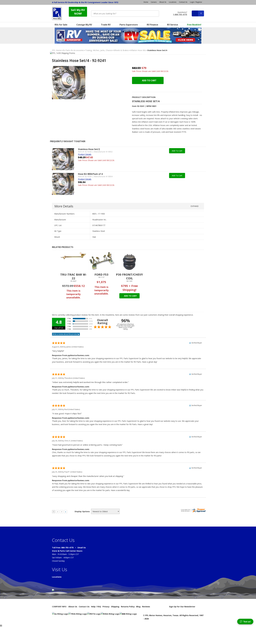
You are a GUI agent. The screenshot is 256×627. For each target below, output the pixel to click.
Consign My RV (84, 24)
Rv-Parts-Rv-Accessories (73, 50)
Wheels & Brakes (121, 50)
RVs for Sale (61, 24)
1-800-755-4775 (180, 14)
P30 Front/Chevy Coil (129, 276)
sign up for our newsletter (182, 606)
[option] (73, 278)
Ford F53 (101, 274)
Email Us (82, 547)
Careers (154, 2)
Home (146, 2)
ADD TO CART (148, 80)
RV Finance (152, 24)
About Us (162, 2)
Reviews (146, 606)
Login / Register (196, 2)
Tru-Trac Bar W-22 (73, 276)
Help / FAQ (96, 606)
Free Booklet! (194, 24)
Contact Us (183, 2)
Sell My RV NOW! (78, 11)
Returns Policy (128, 606)
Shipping (115, 606)
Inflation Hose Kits (138, 50)
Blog (138, 606)
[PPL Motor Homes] (57, 13)
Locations (172, 2)
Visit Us (59, 569)
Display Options (82, 511)
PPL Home (56, 50)
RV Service (172, 24)
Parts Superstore (129, 24)
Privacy (106, 606)
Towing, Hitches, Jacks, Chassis (98, 50)
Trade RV (106, 24)
